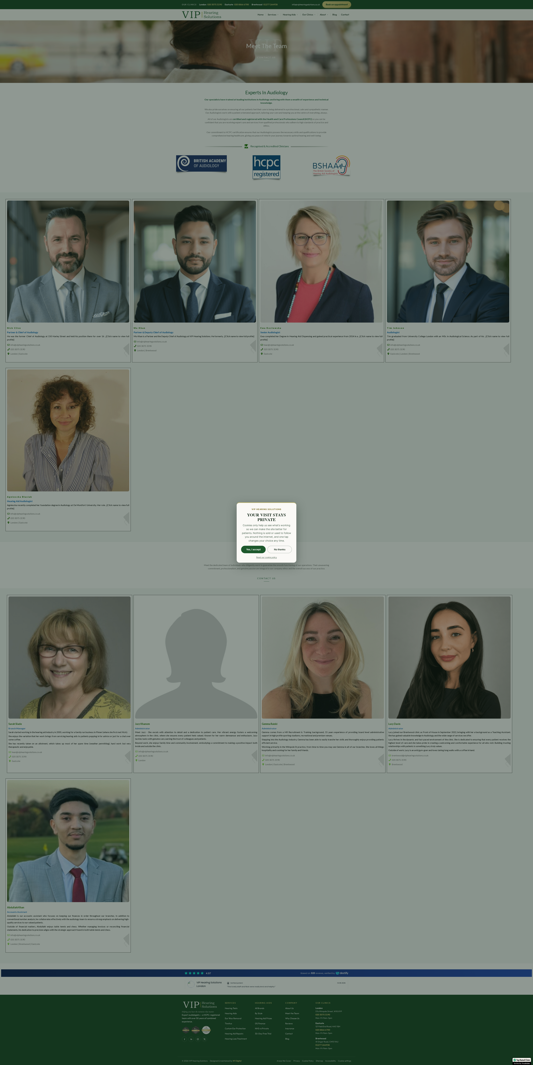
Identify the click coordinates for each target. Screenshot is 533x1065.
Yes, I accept (253, 549)
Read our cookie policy (266, 557)
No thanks (279, 549)
